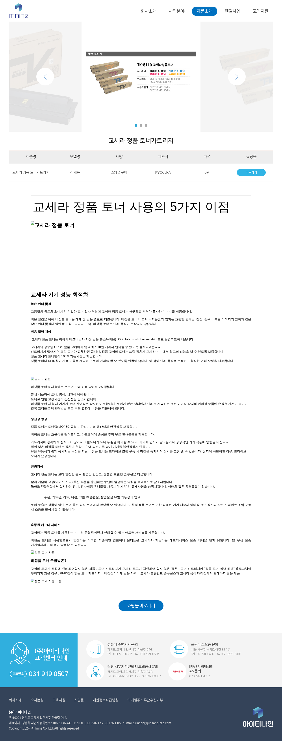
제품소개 (204, 11)
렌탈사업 (232, 11)
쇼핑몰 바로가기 (141, 605)
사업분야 (176, 11)
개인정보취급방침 (106, 700)
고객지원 (260, 11)
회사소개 (148, 11)
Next (237, 76)
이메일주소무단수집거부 (145, 700)
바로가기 (251, 172)
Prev (45, 76)
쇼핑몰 (79, 700)
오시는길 (37, 700)
